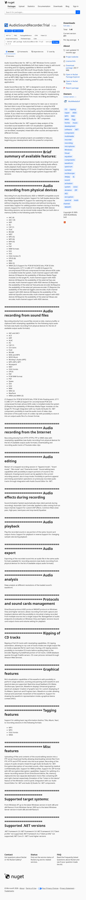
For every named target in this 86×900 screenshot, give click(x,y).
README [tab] (11, 52)
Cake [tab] (35, 39)
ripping (73, 109)
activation (68, 183)
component (69, 133)
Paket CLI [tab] (44, 35)
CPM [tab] (36, 35)
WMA (67, 119)
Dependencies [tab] (38, 52)
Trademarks (9, 891)
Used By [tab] (51, 52)
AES (66, 193)
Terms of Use (31, 888)
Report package (72, 88)
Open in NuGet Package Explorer (73, 75)
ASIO (74, 113)
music (75, 123)
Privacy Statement (67, 888)
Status (34, 854)
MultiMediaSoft (74, 101)
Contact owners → (69, 97)
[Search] (78, 12)
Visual (67, 153)
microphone (69, 146)
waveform (69, 163)
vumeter (68, 170)
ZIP (76, 190)
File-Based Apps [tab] (26, 39)
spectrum (68, 166)
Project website (72, 57)
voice (75, 187)
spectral (68, 200)
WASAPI (68, 207)
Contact (9, 854)
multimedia (69, 136)
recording (69, 143)
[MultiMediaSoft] (65, 101)
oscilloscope (69, 173)
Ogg (73, 119)
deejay (67, 177)
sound (67, 180)
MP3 (66, 116)
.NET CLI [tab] (8, 35)
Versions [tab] (11, 56)
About (22, 888)
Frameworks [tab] (23, 52)
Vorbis (67, 123)
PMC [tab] (15, 35)
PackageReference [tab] (26, 35)
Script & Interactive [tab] (12, 39)
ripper (67, 113)
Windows (68, 150)
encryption (69, 197)
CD (66, 109)
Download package (70, 66)
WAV (73, 116)
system (67, 187)
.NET (76, 129)
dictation (68, 190)
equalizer (68, 156)
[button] (55, 42)
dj (73, 177)
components (70, 160)
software (68, 129)
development (70, 126)
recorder (68, 139)
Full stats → (67, 26)
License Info (71, 61)
